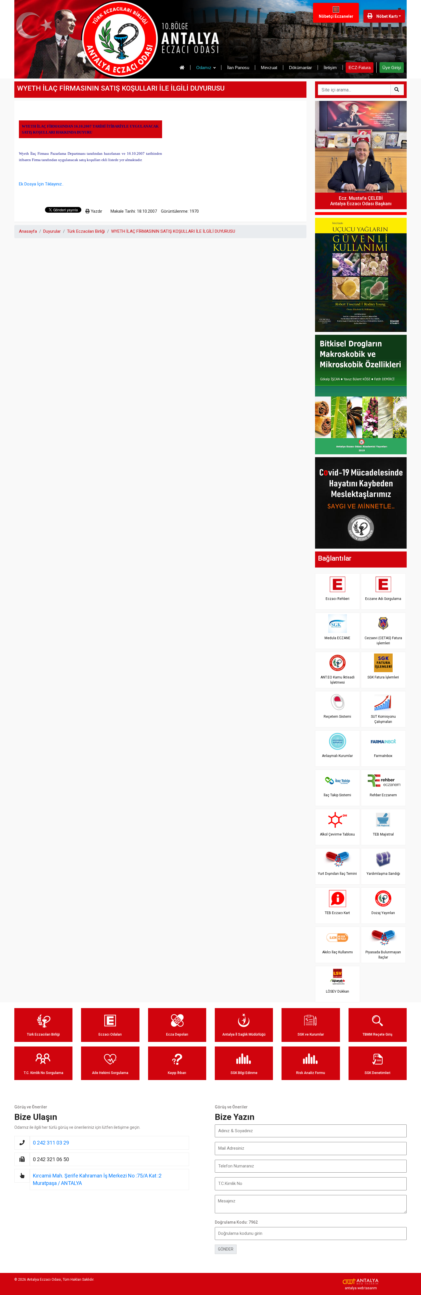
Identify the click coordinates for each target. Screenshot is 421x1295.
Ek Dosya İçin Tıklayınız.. (41, 184)
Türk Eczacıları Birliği (86, 231)
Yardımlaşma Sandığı (383, 874)
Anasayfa (28, 231)
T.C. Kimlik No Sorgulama (43, 1073)
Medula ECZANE (337, 638)
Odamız (203, 67)
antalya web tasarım (361, 1288)
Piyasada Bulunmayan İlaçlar (383, 954)
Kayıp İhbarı (177, 1073)
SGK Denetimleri (377, 1073)
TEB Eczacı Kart (337, 913)
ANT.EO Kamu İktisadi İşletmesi (337, 679)
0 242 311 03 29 (51, 1143)
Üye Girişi (391, 67)
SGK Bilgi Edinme (244, 1073)
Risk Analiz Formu (310, 1073)
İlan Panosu (238, 67)
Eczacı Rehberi (337, 599)
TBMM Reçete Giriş (377, 1034)
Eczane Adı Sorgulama (383, 599)
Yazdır (96, 211)
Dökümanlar (300, 67)
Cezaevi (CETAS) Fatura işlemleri (383, 640)
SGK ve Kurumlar (311, 1034)
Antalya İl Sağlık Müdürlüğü (243, 1034)
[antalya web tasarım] (361, 1281)
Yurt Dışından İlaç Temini (337, 874)
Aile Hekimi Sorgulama (110, 1073)
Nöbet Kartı (386, 16)
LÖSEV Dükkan (337, 991)
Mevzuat (269, 67)
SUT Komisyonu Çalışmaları (383, 719)
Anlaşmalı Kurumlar (337, 756)
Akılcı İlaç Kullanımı (337, 952)
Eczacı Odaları (110, 1034)
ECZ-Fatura (360, 67)
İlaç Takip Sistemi (337, 795)
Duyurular (52, 231)
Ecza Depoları (177, 1034)
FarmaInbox (383, 756)
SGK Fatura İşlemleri (383, 677)
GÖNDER (225, 1249)
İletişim (330, 67)
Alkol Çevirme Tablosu (337, 834)
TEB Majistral (383, 834)
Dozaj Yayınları (383, 913)
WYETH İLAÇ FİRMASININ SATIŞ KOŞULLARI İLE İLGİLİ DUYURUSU (173, 231)
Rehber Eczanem (383, 795)
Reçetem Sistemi (337, 717)
